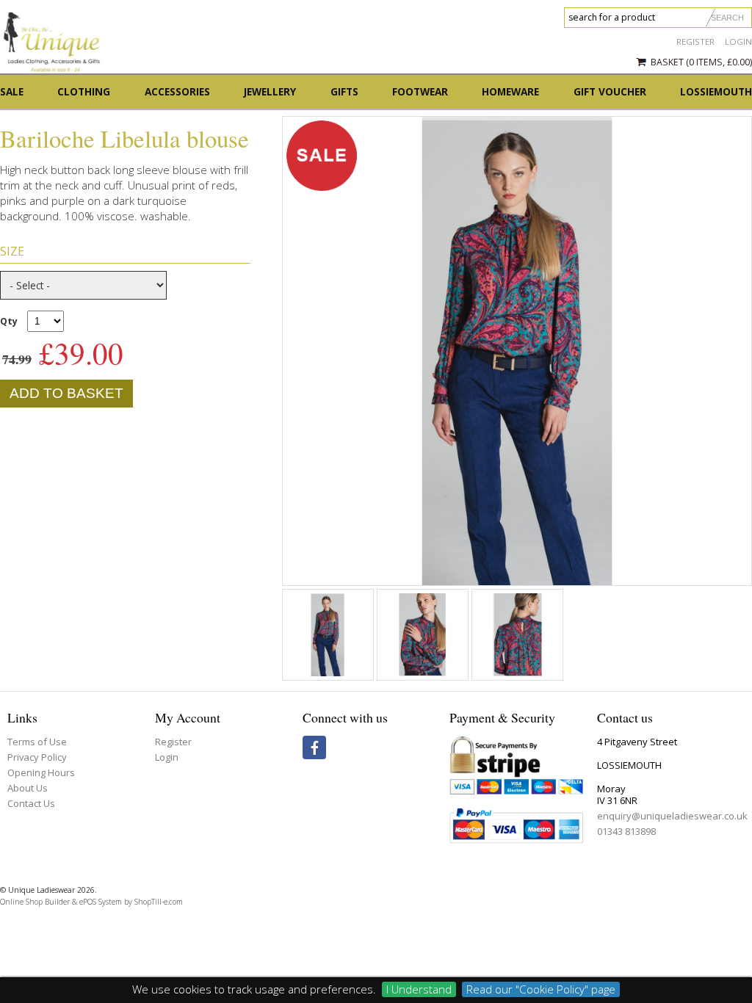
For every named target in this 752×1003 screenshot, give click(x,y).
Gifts (344, 91)
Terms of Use (37, 741)
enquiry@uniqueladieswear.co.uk (672, 815)
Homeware (510, 91)
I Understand (419, 989)
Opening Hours (41, 772)
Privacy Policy (37, 757)
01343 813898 (626, 831)
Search (727, 17)
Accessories (177, 91)
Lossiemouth (716, 91)
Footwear (420, 91)
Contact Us (31, 803)
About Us (27, 787)
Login (738, 41)
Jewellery (270, 91)
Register (695, 41)
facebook (314, 747)
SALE (12, 91)
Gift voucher (610, 91)
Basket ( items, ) (701, 62)
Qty (9, 321)
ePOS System (100, 902)
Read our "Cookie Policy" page (540, 989)
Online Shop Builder (35, 902)
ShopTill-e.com (158, 902)
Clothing (83, 91)
